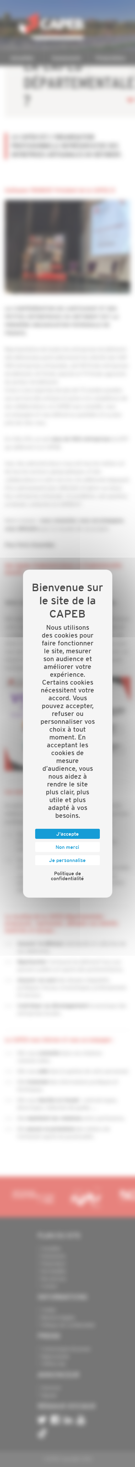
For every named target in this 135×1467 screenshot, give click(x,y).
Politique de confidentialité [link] (67, 875)
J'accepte (67, 834)
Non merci (67, 847)
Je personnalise (67, 860)
